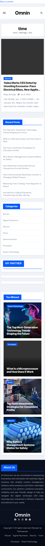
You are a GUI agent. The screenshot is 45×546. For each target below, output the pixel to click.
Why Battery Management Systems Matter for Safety (20, 445)
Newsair (35, 528)
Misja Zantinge (10, 94)
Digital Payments (10, 220)
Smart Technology (11, 252)
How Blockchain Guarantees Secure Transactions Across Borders (19, 167)
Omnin (22, 13)
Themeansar (22, 531)
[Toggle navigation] (4, 12)
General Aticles (10, 239)
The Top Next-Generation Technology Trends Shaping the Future (20, 131)
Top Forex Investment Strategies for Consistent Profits (22, 406)
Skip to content (6, 1)
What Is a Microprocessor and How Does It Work (22, 370)
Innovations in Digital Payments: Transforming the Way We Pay (17, 193)
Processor (7, 245)
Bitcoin (6, 214)
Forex (5, 233)
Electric (8, 78)
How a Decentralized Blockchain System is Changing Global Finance (22, 176)
